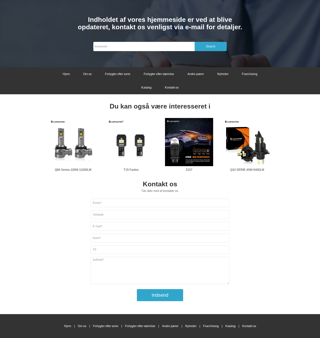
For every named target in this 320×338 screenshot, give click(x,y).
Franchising (249, 74)
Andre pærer (195, 74)
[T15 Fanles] (131, 142)
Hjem (66, 74)
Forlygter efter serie (117, 74)
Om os (87, 74)
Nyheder (223, 74)
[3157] (189, 142)
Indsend (160, 295)
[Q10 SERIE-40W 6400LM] (247, 142)
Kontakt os (172, 87)
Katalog (146, 87)
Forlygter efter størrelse (159, 74)
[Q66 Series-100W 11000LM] (73, 142)
